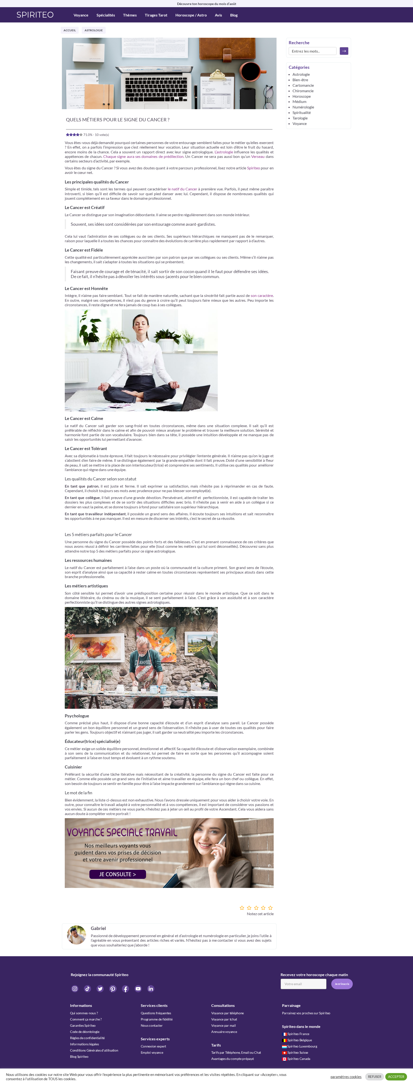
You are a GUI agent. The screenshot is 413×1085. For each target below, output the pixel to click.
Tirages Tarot (156, 15)
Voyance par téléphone (227, 1013)
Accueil (70, 30)
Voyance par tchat (224, 1019)
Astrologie (94, 30)
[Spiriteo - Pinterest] (113, 988)
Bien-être (300, 79)
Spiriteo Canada (299, 1059)
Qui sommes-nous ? (84, 1013)
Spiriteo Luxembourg (302, 1046)
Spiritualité (302, 112)
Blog (234, 15)
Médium (299, 101)
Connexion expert (153, 1046)
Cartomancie (303, 85)
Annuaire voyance (224, 1032)
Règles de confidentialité (87, 1038)
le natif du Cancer (182, 189)
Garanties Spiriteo (83, 1025)
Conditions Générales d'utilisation (94, 1050)
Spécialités (106, 15)
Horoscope (302, 96)
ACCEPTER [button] (396, 1077)
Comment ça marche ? (86, 1019)
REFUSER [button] (374, 1077)
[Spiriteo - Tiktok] (88, 988)
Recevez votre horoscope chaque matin (314, 974)
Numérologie (303, 107)
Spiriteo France (298, 1034)
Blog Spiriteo (79, 1056)
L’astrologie (224, 152)
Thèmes (130, 15)
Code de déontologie (84, 1032)
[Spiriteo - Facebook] (126, 988)
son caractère (262, 295)
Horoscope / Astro (191, 15)
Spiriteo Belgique (300, 1040)
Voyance (81, 15)
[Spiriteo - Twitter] (100, 988)
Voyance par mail (223, 1025)
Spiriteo (253, 168)
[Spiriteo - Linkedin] (151, 988)
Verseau (258, 156)
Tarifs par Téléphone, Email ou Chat (236, 1052)
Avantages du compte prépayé (232, 1059)
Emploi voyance (152, 1052)
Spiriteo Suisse (298, 1052)
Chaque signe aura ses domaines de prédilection (143, 156)
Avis (218, 15)
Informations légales (84, 1044)
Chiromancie (303, 90)
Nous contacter (152, 1025)
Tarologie (300, 118)
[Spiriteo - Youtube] (138, 988)
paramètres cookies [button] (346, 1077)
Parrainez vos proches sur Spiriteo (306, 1013)
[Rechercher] (344, 51)
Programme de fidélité (157, 1019)
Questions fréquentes (156, 1013)
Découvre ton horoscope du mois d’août (206, 4)
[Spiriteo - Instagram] (75, 988)
